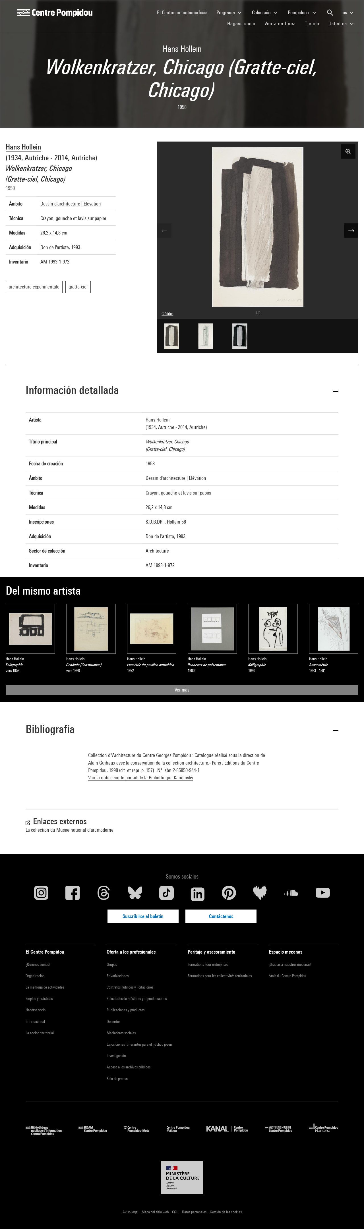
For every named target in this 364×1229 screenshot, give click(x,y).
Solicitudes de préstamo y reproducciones (137, 998)
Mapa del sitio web (155, 1212)
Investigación (116, 1055)
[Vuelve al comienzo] (350, 1215)
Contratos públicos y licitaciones (130, 987)
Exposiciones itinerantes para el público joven (139, 1044)
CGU (175, 1212)
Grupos (112, 964)
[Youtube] (322, 894)
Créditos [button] (167, 313)
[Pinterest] (229, 894)
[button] (182, 390)
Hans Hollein (23, 146)
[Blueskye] (135, 894)
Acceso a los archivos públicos (128, 1067)
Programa (226, 12)
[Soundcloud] (291, 894)
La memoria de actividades (45, 987)
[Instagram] (41, 894)
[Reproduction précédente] (164, 230)
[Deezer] (260, 894)
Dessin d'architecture (60, 204)
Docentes (113, 1021)
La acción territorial (40, 1033)
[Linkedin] (197, 894)
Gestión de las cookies (226, 1212)
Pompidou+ (299, 12)
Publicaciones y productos (125, 1010)
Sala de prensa (117, 1078)
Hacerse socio (36, 1010)
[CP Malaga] (182, 1134)
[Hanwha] (323, 1134)
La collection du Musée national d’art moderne (69, 830)
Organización (35, 975)
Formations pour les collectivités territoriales (220, 975)
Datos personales (194, 1212)
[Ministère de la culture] (182, 1177)
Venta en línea (280, 23)
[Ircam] (96, 1134)
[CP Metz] (141, 1134)
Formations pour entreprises (208, 964)
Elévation (92, 204)
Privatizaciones (118, 975)
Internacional (35, 1021)
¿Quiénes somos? (38, 964)
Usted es (338, 23)
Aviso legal (131, 1212)
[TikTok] (166, 894)
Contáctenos (221, 916)
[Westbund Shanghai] (283, 1134)
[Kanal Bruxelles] (231, 1134)
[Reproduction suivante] (351, 230)
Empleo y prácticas (39, 998)
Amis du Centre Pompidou (287, 975)
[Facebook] (72, 894)
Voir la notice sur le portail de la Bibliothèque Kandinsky (140, 777)
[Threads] (103, 894)
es (345, 12)
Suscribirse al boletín (143, 916)
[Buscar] (330, 12)
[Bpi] (48, 1134)
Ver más (182, 690)
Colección (262, 12)
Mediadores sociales (121, 1033)
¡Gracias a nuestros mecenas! (290, 964)
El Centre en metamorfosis (184, 12)
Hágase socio (243, 23)
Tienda (314, 23)
